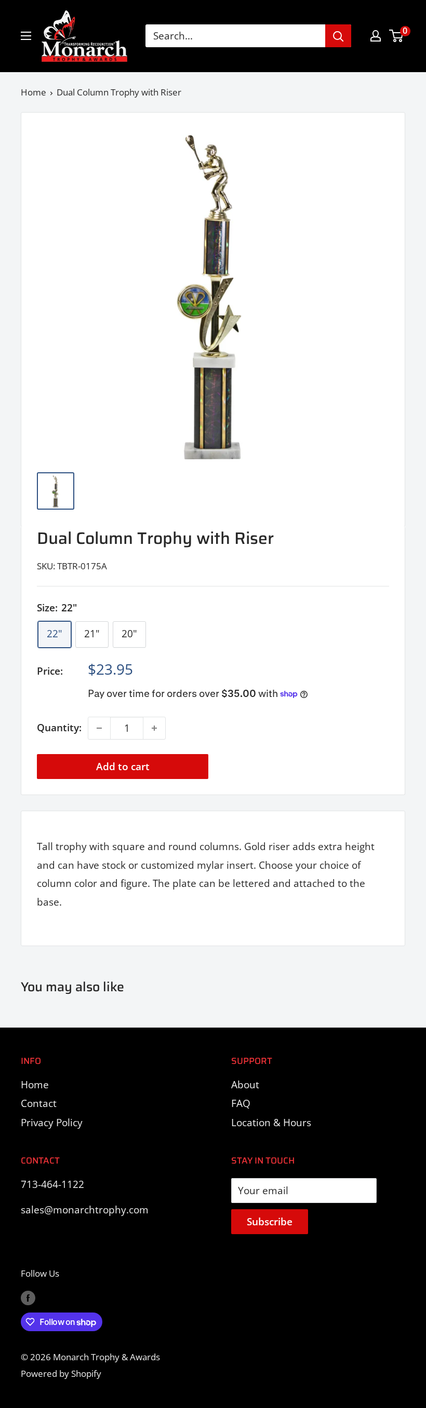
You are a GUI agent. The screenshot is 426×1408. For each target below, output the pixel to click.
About (245, 1084)
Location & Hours (271, 1122)
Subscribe (269, 1221)
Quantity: (59, 727)
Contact (39, 1103)
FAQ (240, 1103)
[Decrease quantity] (99, 728)
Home (33, 92)
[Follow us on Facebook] (28, 1297)
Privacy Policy (52, 1122)
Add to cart (123, 766)
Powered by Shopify (61, 1373)
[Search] (338, 35)
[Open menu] (26, 36)
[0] (396, 36)
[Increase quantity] (154, 728)
